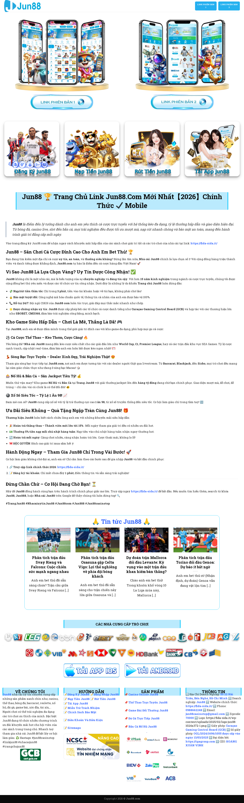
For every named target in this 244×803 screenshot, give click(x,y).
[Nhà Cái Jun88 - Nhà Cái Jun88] (30, 6)
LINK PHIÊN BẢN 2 (229, 5)
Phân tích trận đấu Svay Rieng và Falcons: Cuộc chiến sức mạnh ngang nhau (49, 564)
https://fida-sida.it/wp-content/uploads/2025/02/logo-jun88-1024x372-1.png (211, 721)
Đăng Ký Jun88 (78, 694)
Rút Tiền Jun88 (105, 699)
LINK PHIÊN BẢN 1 (205, 5)
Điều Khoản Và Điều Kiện (85, 720)
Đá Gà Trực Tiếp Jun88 (144, 718)
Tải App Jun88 (78, 703)
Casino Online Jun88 (143, 694)
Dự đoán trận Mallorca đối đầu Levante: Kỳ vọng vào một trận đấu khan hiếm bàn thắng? (146, 564)
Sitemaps (74, 728)
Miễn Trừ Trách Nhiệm (84, 708)
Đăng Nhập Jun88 (106, 694)
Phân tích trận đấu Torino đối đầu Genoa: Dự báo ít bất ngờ (195, 562)
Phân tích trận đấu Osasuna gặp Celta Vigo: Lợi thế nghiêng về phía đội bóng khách (97, 567)
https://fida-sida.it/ (204, 243)
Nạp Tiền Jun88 (79, 699)
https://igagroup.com (200, 741)
